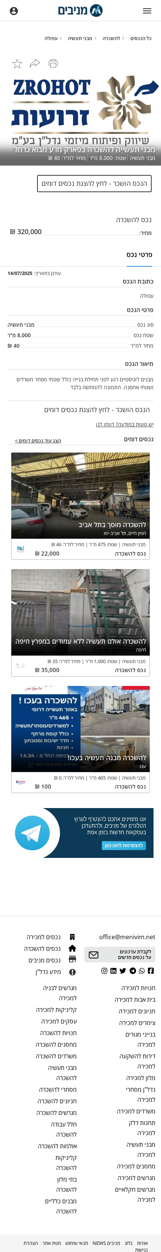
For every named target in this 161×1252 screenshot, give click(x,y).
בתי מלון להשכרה (66, 1184)
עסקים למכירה (59, 1021)
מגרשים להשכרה (56, 1113)
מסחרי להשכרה (58, 1089)
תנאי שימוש (77, 1243)
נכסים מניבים (45, 960)
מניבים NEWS (106, 1243)
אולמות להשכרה (57, 1146)
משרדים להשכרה (56, 1056)
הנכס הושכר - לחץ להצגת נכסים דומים (94, 183)
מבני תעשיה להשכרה (62, 1073)
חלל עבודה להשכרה (64, 1129)
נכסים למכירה (44, 937)
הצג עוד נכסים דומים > (38, 441)
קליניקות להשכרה (66, 1162)
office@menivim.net (127, 937)
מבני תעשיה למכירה (141, 1149)
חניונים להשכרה (57, 1101)
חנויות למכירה (138, 988)
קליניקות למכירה (56, 1009)
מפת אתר (51, 1243)
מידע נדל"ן (48, 972)
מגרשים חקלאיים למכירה (135, 1194)
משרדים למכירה (136, 1111)
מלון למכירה (140, 1078)
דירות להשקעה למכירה (137, 1061)
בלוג (129, 1243)
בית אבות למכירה (135, 999)
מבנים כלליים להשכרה (61, 1206)
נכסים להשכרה (43, 948)
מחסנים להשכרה (56, 1044)
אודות (142, 1243)
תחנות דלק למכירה (142, 1128)
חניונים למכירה (137, 1011)
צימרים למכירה (137, 1023)
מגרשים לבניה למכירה (60, 993)
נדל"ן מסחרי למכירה (140, 1094)
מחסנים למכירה (136, 1166)
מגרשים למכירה (136, 1178)
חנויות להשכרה (58, 1033)
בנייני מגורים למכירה (140, 1039)
